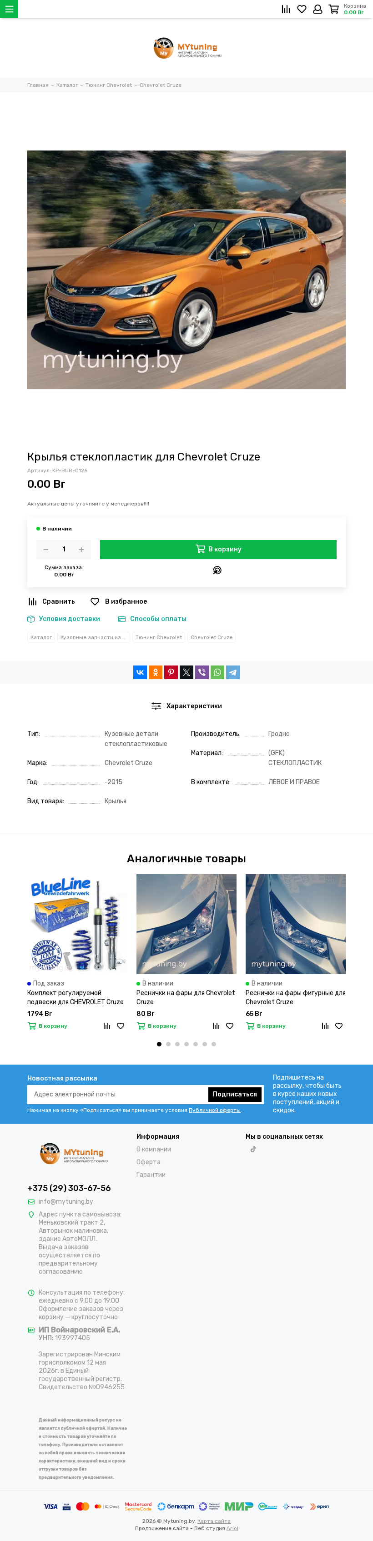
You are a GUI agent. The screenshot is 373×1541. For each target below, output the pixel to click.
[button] (159, 1044)
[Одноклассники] (155, 672)
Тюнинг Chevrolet (159, 637)
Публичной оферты (215, 1110)
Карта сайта (214, 1521)
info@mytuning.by (66, 1202)
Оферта (148, 1162)
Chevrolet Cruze (211, 637)
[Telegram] (233, 672)
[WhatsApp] (217, 672)
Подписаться (235, 1094)
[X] (186, 672)
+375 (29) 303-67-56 (69, 1188)
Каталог (41, 637)
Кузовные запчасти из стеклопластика (95, 637)
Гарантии (151, 1175)
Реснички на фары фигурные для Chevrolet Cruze (296, 997)
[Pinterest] (171, 672)
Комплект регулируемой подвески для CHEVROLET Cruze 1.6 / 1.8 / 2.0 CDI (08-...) (75, 998)
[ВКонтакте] (140, 672)
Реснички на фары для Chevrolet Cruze (185, 997)
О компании (153, 1149)
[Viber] (202, 672)
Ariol (232, 1528)
